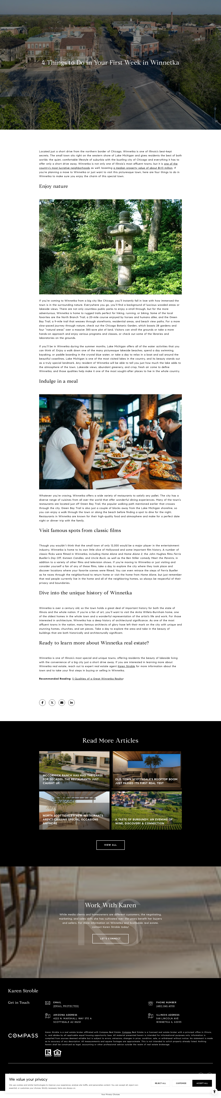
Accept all (202, 1083)
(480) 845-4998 (165, 1006)
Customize (181, 1083)
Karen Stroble (126, 666)
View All (110, 845)
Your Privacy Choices (110, 1094)
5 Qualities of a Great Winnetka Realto (97, 678)
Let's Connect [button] (110, 938)
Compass (126, 1032)
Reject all (160, 1083)
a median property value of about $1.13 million (143, 167)
